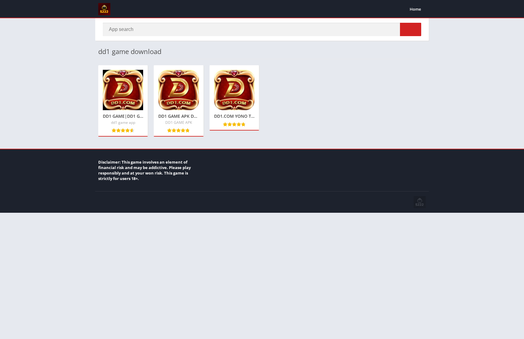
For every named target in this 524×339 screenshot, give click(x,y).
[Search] (410, 29)
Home (415, 9)
